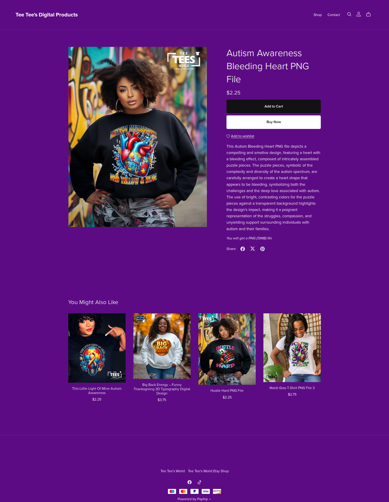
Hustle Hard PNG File (227, 390)
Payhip (202, 499)
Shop (318, 15)
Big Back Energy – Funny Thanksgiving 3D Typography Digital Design (161, 389)
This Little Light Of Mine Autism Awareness (97, 390)
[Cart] (370, 14)
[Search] (349, 14)
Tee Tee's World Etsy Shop (208, 471)
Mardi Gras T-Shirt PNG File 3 (292, 388)
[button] (210, 499)
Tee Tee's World (173, 471)
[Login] (358, 14)
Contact (334, 15)
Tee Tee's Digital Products (47, 14)
